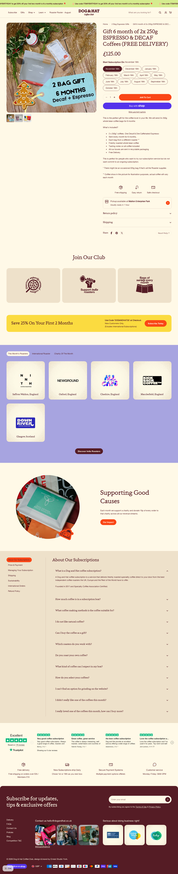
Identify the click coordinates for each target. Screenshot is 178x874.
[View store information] (168, 203)
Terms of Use (141, 807)
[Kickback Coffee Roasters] (152, 380)
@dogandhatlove (42, 847)
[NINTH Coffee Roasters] (26, 380)
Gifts (23, 12)
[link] (163, 233)
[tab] (18, 353)
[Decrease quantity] (105, 97)
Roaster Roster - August (60, 12)
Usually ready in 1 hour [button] (119, 205)
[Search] (160, 12)
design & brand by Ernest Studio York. (51, 859)
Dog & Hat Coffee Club (23, 859)
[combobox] (144, 12)
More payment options (137, 112)
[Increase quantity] (115, 97)
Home (105, 24)
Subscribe (12, 12)
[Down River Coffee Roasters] (26, 422)
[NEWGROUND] (68, 380)
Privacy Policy (155, 807)
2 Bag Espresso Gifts (120, 24)
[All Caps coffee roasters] (110, 380)
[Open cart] (170, 12)
